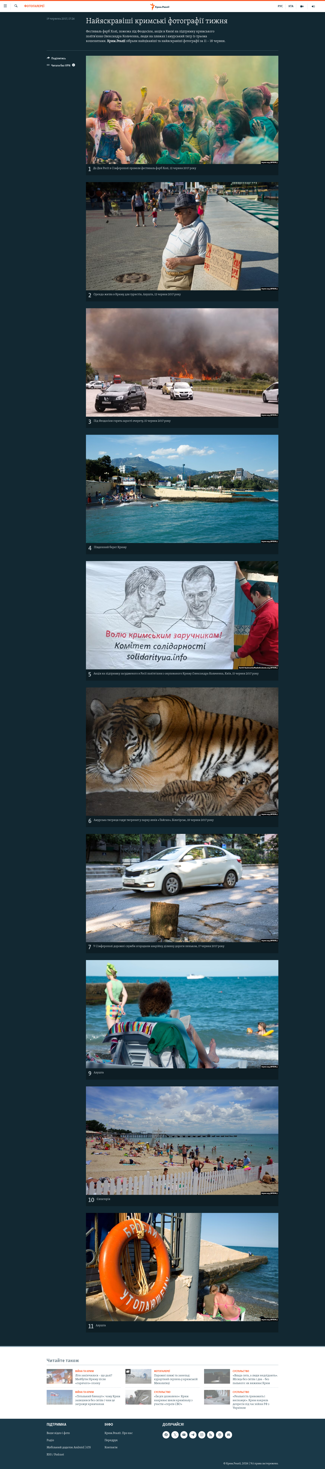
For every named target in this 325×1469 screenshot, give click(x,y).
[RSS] (210, 1434)
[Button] (56, 59)
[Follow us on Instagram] (201, 1434)
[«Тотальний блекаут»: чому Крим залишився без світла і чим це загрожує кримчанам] (60, 1397)
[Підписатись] (228, 1434)
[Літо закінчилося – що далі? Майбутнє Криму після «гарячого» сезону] (60, 1376)
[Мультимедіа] (302, 6)
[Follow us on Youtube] (184, 1434)
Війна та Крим (84, 1371)
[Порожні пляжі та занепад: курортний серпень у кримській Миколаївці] (138, 1376)
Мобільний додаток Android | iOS (69, 1447)
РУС (280, 6)
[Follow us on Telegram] (192, 1434)
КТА (291, 6)
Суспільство (241, 1371)
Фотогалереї (34, 6)
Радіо (50, 1440)
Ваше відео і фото (58, 1433)
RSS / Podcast (55, 1454)
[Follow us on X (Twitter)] (174, 1434)
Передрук (111, 1440)
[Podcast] (219, 1434)
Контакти (111, 1447)
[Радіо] (313, 6)
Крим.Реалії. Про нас (119, 1433)
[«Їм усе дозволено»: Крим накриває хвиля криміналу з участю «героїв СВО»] (138, 1397)
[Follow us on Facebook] (166, 1434)
